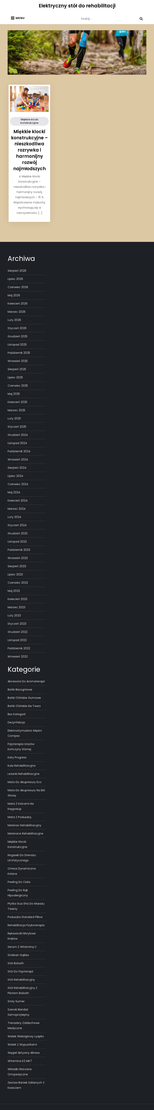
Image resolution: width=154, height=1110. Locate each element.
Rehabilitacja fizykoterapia (26, 925)
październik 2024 (19, 451)
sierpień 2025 (17, 369)
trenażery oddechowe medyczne (24, 1025)
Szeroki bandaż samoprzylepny (18, 1012)
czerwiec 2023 (18, 583)
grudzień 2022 (17, 632)
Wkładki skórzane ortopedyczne (20, 1071)
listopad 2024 (17, 443)
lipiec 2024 (15, 476)
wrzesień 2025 (18, 361)
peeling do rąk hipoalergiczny (18, 892)
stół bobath (16, 963)
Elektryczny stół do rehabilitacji (77, 5)
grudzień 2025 (17, 336)
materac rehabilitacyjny (24, 825)
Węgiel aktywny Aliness (24, 1053)
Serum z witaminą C (22, 947)
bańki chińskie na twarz (24, 706)
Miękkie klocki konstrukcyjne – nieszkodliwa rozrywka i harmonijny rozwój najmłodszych (29, 150)
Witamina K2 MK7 (20, 1061)
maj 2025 (14, 394)
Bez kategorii (16, 714)
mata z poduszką (19, 817)
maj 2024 (14, 492)
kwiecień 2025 (17, 402)
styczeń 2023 (17, 624)
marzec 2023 (16, 607)
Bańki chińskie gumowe (24, 698)
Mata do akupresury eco (25, 782)
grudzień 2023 (17, 533)
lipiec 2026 (15, 279)
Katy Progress (17, 757)
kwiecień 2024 (18, 501)
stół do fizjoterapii (20, 971)
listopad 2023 (17, 542)
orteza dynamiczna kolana (22, 871)
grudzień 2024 (18, 435)
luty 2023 (14, 615)
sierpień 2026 (17, 271)
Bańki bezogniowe (20, 690)
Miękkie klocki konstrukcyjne (29, 121)
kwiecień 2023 (17, 599)
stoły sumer (16, 1001)
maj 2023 (14, 591)
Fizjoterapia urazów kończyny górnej (21, 746)
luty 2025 (14, 418)
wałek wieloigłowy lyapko (26, 1036)
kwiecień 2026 (17, 304)
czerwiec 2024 (18, 484)
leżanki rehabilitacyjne (24, 774)
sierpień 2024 (17, 468)
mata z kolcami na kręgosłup (21, 806)
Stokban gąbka (18, 955)
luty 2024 (14, 517)
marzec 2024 (17, 509)
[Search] (141, 19)
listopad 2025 (17, 345)
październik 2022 (19, 648)
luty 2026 (14, 320)
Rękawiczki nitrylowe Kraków (22, 936)
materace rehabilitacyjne (25, 833)
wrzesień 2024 (18, 459)
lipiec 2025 (15, 377)
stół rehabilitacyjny (21, 980)
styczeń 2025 (17, 427)
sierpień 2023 (17, 566)
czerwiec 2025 (18, 386)
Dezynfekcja (16, 722)
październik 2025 (19, 353)
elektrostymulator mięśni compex (25, 733)
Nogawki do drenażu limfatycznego (22, 857)
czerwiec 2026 (18, 287)
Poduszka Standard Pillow (25, 917)
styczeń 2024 (17, 525)
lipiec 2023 (15, 574)
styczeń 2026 (17, 328)
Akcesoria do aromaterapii (26, 681)
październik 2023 (19, 550)
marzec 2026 (16, 312)
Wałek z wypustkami (22, 1045)
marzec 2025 (16, 410)
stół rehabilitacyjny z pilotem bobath (22, 990)
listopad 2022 (17, 640)
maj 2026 (14, 295)
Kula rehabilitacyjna (21, 766)
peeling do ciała (19, 882)
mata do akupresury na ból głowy (26, 792)
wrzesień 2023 (18, 558)
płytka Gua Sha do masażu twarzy (26, 906)
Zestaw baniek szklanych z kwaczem (26, 1085)
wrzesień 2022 (18, 657)
